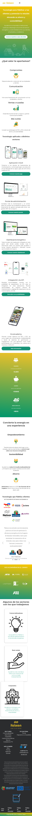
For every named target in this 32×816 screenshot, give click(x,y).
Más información (16, 348)
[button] (19, 2)
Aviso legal (2, 809)
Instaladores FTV (8, 742)
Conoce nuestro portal (15, 212)
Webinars (8, 751)
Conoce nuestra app (16, 174)
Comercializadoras (8, 733)
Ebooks (8, 753)
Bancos (8, 740)
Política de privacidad (10, 809)
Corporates (8, 736)
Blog (8, 748)
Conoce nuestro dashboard (16, 252)
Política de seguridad (28, 809)
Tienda (24, 733)
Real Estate (8, 735)
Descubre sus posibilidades (16, 294)
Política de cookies (19, 809)
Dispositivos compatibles (24, 735)
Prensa (8, 750)
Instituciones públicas (8, 738)
